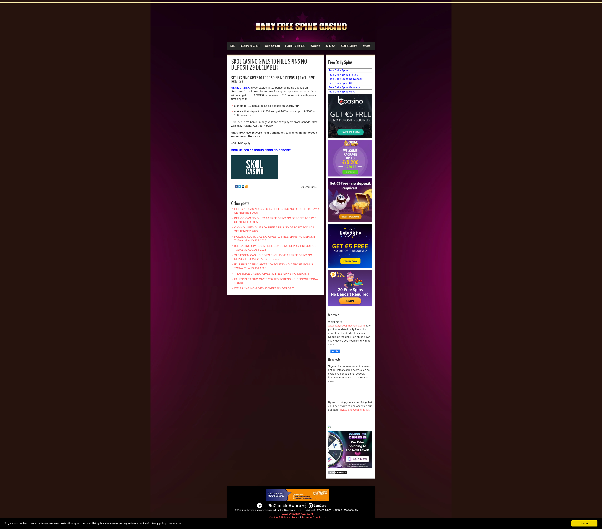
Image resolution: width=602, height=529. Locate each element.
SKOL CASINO (240, 87)
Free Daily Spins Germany (344, 87)
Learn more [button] (174, 523)
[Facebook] (236, 186)
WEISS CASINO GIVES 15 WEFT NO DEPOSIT (264, 288)
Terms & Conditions (314, 517)
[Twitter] (239, 186)
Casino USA (330, 46)
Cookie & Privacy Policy (284, 517)
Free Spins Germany (349, 46)
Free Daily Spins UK (340, 83)
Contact (367, 46)
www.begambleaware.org (297, 513)
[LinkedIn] (243, 186)
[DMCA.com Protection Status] (350, 473)
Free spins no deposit (250, 46)
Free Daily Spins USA (341, 91)
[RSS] (246, 186)
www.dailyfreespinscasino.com (346, 325)
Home (232, 46)
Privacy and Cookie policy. (354, 409)
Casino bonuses (272, 46)
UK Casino (315, 46)
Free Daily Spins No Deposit (345, 79)
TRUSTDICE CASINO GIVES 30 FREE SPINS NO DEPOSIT (271, 273)
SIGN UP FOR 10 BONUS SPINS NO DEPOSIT (261, 150)
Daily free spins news (295, 46)
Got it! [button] (584, 523)
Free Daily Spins (338, 70)
